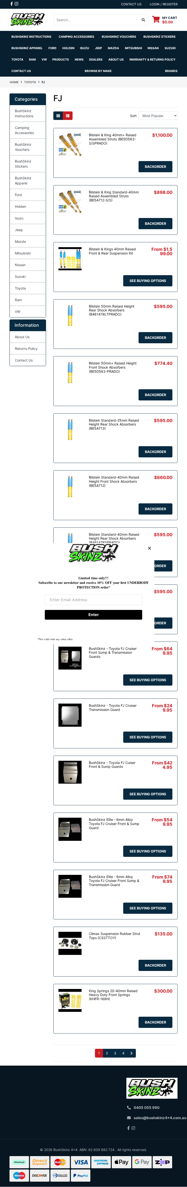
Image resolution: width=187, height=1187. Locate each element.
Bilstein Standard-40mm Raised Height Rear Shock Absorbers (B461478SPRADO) (114, 538)
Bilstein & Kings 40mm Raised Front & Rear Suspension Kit (112, 251)
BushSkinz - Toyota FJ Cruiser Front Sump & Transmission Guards (113, 652)
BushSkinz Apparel (27, 48)
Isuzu (19, 218)
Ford (18, 195)
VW (17, 311)
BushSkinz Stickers (159, 36)
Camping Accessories (76, 36)
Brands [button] (171, 71)
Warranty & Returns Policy (152, 59)
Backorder (155, 166)
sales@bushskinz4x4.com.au (160, 1117)
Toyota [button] (17, 59)
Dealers (96, 59)
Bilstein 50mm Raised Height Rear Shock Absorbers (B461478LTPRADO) (111, 310)
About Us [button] (116, 59)
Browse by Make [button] (98, 71)
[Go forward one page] (131, 1053)
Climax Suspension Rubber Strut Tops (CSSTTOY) (114, 936)
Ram (18, 300)
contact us (131, 4)
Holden (20, 206)
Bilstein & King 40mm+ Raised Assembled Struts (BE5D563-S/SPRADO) (112, 139)
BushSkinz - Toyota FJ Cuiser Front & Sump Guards (112, 765)
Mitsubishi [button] (133, 48)
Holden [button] (68, 48)
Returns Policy (26, 348)
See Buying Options (148, 281)
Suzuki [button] (170, 48)
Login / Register (164, 4)
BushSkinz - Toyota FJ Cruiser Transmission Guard (113, 707)
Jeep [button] (98, 48)
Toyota (20, 288)
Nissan (20, 265)
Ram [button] (32, 59)
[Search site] (143, 19)
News (79, 59)
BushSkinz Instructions (31, 36)
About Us (22, 337)
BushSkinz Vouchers (119, 36)
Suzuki (20, 276)
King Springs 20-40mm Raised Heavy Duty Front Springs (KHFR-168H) (113, 995)
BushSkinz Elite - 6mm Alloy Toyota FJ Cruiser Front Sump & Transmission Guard (114, 881)
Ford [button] (52, 48)
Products (60, 59)
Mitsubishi (23, 253)
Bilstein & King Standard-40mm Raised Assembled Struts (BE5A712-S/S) (114, 196)
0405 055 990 (146, 1107)
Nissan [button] (153, 48)
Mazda (20, 241)
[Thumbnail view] (58, 115)
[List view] (68, 115)
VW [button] (44, 59)
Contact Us (21, 71)
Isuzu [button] (84, 48)
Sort (133, 116)
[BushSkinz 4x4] (27, 19)
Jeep (19, 230)
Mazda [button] (113, 48)
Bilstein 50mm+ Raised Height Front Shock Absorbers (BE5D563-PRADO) (113, 367)
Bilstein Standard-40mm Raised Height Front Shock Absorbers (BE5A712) (114, 481)
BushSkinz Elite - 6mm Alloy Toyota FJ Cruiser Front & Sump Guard (114, 823)
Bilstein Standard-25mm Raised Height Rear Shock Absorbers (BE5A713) (114, 424)
